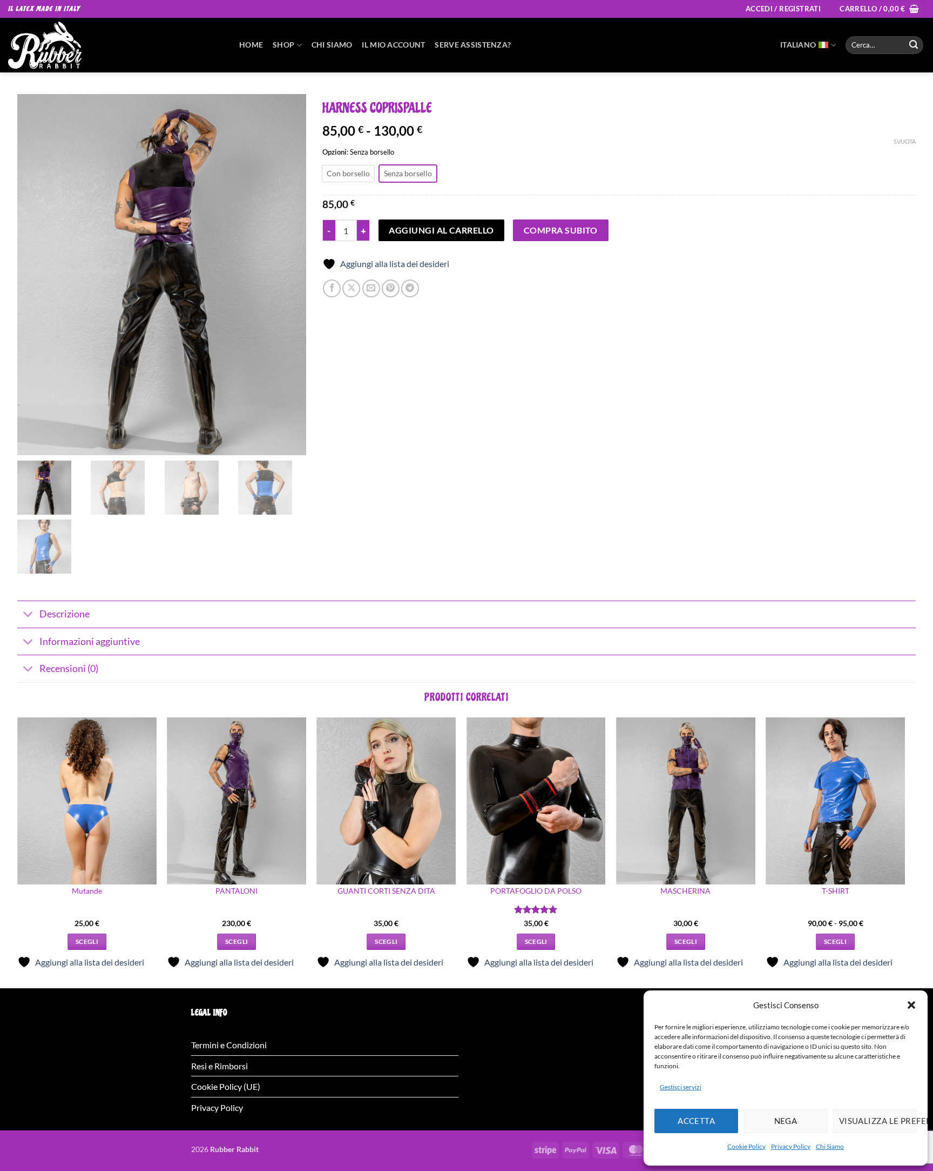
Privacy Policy (790, 1146)
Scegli (87, 941)
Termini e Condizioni (229, 1045)
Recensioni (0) (68, 668)
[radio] (348, 173)
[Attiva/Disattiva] (27, 615)
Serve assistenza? (473, 44)
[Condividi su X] (351, 288)
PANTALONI (236, 890)
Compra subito (561, 230)
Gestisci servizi (680, 1087)
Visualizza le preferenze (878, 1121)
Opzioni (334, 152)
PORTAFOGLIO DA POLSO (536, 890)
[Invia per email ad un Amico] (371, 288)
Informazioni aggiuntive (89, 641)
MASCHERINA (685, 890)
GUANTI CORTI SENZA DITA (386, 890)
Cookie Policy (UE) (225, 1086)
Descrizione (64, 614)
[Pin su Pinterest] (391, 288)
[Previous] (18, 851)
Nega (785, 1121)
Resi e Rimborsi (219, 1066)
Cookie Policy (746, 1146)
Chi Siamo (830, 1146)
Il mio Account (393, 44)
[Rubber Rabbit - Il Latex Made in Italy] (115, 45)
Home (251, 44)
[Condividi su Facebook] (332, 288)
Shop (283, 44)
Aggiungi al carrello (441, 230)
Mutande (87, 890)
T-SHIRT (835, 890)
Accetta (696, 1121)
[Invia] (913, 45)
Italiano (798, 44)
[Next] (904, 851)
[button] (911, 1005)
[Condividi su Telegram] (410, 288)
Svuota (905, 141)
